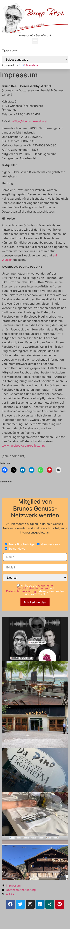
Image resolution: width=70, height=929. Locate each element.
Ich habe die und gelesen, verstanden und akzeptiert (35, 589)
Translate (32, 65)
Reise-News (16, 548)
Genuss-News (50, 544)
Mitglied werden (35, 602)
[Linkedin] (40, 904)
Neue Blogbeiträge (21, 544)
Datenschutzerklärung (21, 591)
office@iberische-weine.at (29, 121)
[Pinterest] (59, 904)
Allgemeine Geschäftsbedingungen (35, 587)
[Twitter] (20, 904)
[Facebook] (10, 904)
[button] (35, 41)
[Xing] (49, 904)
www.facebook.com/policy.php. (23, 445)
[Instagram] (30, 904)
